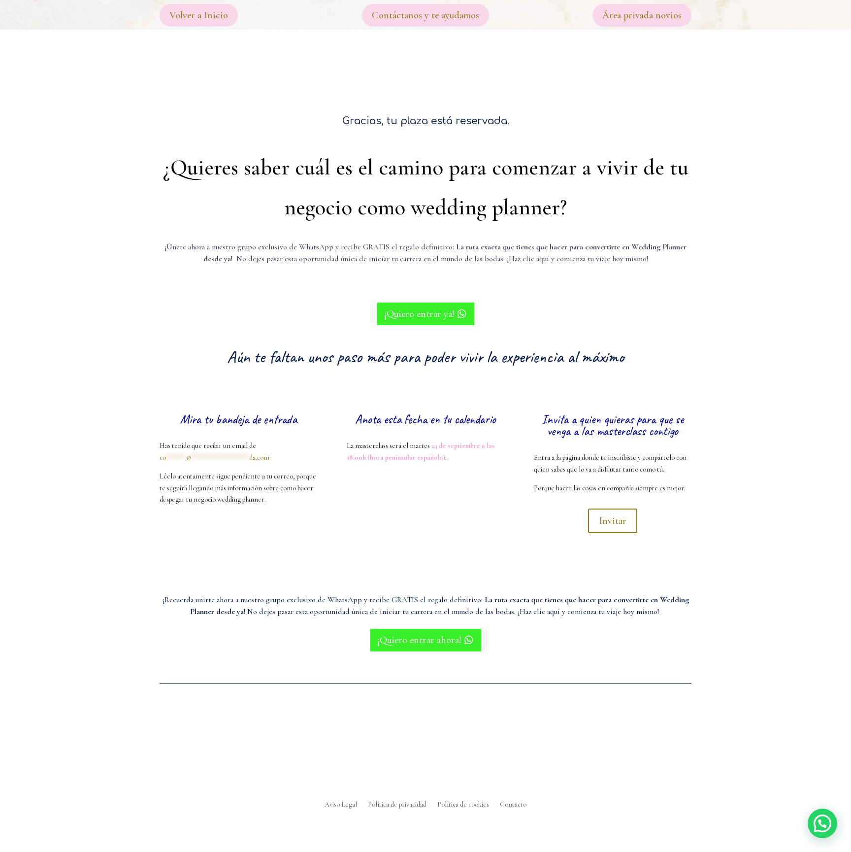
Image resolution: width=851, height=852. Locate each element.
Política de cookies (463, 805)
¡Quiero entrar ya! (419, 314)
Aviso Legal (341, 805)
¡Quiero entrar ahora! (419, 640)
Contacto (513, 805)
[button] (822, 823)
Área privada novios (642, 15)
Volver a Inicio (198, 15)
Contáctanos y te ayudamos (425, 15)
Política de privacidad (397, 805)
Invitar (612, 521)
